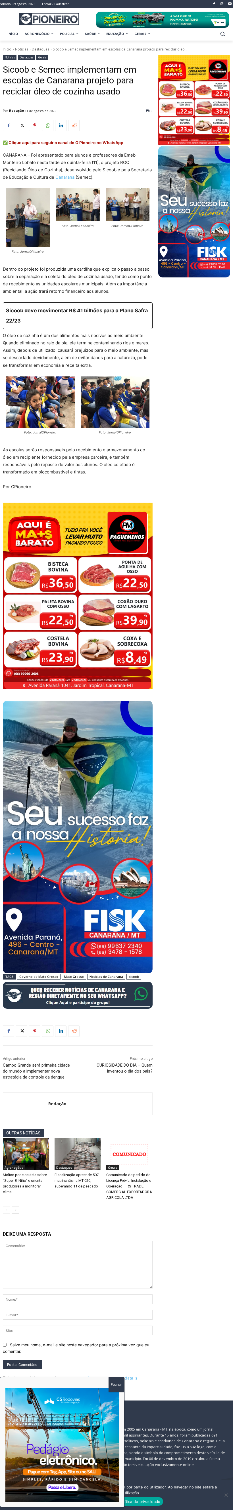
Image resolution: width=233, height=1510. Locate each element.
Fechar (116, 1384)
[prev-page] (6, 1210)
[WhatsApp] (47, 125)
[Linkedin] (60, 125)
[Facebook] (8, 125)
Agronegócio (14, 1168)
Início (7, 49)
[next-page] (15, 1210)
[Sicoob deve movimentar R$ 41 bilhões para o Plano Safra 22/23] (77, 316)
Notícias (21, 49)
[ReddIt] (74, 125)
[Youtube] (229, 4)
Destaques (40, 49)
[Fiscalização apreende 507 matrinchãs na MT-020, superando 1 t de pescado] (78, 1154)
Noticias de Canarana (106, 976)
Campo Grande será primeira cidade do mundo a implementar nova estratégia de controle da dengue (36, 1071)
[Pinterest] (34, 125)
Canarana (64, 177)
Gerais (42, 57)
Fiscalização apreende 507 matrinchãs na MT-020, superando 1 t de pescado (77, 1180)
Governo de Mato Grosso (38, 976)
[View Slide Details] (162, 20)
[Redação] (25, 1104)
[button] (222, 34)
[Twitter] (21, 125)
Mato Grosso (74, 976)
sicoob (134, 976)
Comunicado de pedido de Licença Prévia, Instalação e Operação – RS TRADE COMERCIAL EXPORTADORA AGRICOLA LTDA (129, 1186)
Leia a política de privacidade (134, 1501)
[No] (226, 1495)
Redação (16, 110)
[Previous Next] (62, 1445)
